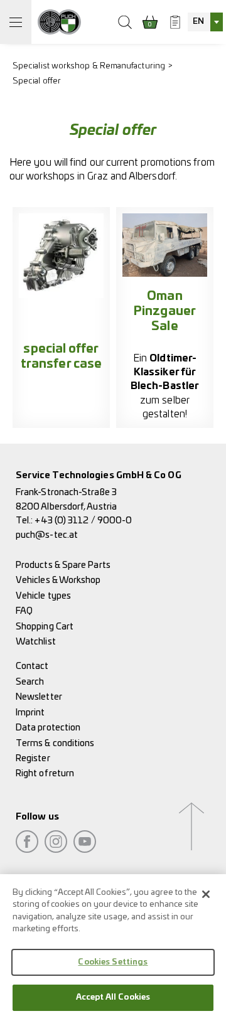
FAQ (24, 611)
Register (33, 758)
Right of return (45, 773)
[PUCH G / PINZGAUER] (59, 22)
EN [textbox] (198, 22)
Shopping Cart (44, 626)
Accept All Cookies (113, 997)
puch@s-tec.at (47, 535)
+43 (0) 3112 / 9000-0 (83, 520)
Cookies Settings (113, 962)
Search (30, 682)
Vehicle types (43, 596)
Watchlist (36, 641)
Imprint (30, 712)
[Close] (206, 894)
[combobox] (205, 22)
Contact (32, 666)
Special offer (37, 81)
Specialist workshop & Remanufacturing (89, 66)
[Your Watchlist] (175, 22)
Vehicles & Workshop (58, 580)
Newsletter (39, 697)
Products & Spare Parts (63, 565)
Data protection (48, 727)
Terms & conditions (55, 743)
